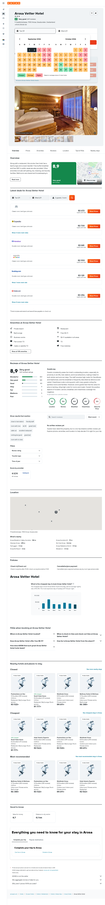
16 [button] (34, 60)
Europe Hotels (30, 894)
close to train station (17, 421)
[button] (3, 3)
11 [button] (44, 55)
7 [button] (24, 55)
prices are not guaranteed (51, 870)
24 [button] (39, 65)
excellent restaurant (25, 430)
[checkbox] (20, 474)
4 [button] (44, 50)
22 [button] (29, 65)
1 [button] (29, 50)
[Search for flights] (3, 9)
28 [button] (24, 70)
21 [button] (24, 65)
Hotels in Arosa (47, 852)
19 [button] (49, 60)
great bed (27, 435)
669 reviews (31, 19)
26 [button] (49, 65)
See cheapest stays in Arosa (92, 713)
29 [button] (29, 70)
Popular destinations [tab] (36, 840)
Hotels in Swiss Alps (56, 894)
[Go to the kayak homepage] (13, 3)
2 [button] (34, 50)
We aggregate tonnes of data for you (25, 880)
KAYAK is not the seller (20, 876)
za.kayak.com (13, 894)
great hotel (32, 426)
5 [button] (49, 50)
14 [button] (24, 60)
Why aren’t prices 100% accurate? (24, 883)
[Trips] (3, 34)
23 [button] (34, 65)
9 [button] (34, 55)
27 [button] (20, 70)
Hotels (21, 894)
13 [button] (19, 60)
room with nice (15, 426)
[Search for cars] (3, 18)
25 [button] (44, 65)
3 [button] (39, 50)
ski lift (24, 426)
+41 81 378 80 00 (21, 25)
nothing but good (16, 435)
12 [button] (49, 55)
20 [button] (20, 65)
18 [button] (44, 60)
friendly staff (30, 421)
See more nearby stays (94, 669)
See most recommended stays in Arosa (89, 756)
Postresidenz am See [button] (18, 694)
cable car (14, 430)
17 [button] (39, 60)
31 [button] (85, 70)
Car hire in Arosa (20, 852)
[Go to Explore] (3, 24)
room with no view (17, 439)
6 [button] (19, 55)
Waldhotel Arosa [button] (62, 694)
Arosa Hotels (67, 894)
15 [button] (29, 60)
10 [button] (39, 55)
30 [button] (34, 70)
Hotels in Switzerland (42, 894)
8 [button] (29, 55)
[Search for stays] (3, 14)
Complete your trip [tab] (19, 840)
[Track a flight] (3, 28)
